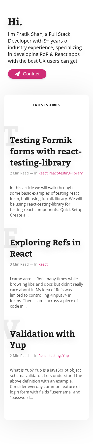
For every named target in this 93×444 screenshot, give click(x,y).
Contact (31, 73)
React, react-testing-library (60, 173)
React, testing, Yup (53, 355)
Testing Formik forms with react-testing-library (46, 151)
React (43, 264)
